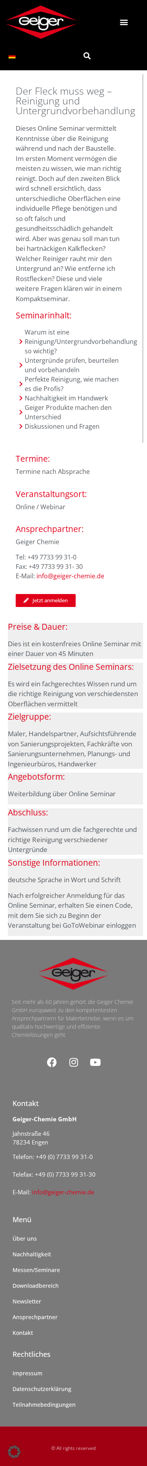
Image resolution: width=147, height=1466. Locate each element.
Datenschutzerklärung (42, 1389)
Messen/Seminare (36, 1270)
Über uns (25, 1238)
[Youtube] (95, 1062)
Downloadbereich (36, 1285)
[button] (124, 22)
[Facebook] (52, 1062)
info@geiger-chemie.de (70, 576)
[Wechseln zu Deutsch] (12, 56)
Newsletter (27, 1301)
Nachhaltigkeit (32, 1254)
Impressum (27, 1373)
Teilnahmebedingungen (44, 1404)
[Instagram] (73, 1062)
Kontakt (23, 1332)
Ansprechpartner (35, 1317)
